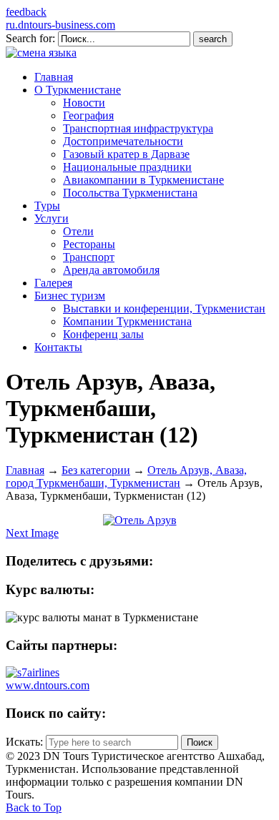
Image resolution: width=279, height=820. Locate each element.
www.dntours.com (47, 685)
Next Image (32, 533)
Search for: (30, 38)
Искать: (24, 742)
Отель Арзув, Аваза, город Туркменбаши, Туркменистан (126, 476)
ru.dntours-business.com (60, 25)
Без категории (96, 470)
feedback (26, 12)
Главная (25, 470)
